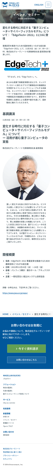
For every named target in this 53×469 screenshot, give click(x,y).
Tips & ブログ (8, 426)
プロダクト (7, 379)
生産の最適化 (7, 391)
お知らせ (6, 417)
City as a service (9, 403)
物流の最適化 (7, 388)
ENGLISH (38, 4)
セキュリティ (7, 459)
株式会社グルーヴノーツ (11, 449)
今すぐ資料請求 (26, 348)
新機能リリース (8, 423)
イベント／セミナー (10, 420)
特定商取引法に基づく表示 (12, 452)
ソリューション (9, 384)
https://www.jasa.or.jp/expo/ (15, 293)
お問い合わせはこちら (26, 359)
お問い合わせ (8, 432)
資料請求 (6, 435)
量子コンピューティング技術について (16, 394)
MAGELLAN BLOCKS (11, 375)
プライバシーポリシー (11, 455)
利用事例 (6, 408)
